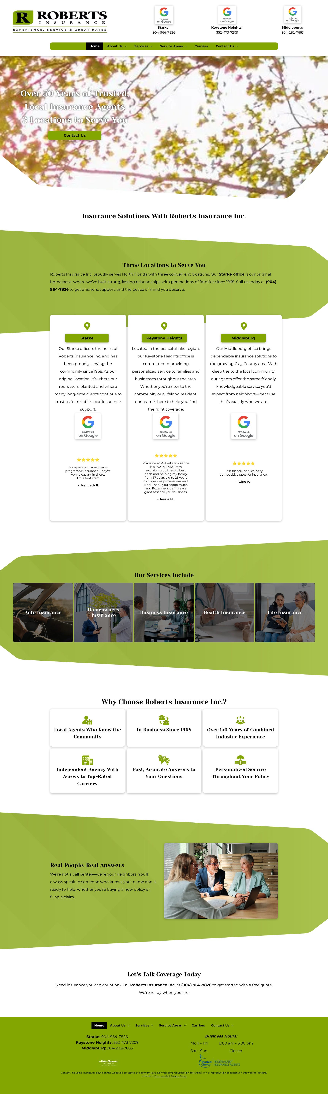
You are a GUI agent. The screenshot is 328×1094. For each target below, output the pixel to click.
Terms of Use (162, 1076)
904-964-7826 (164, 32)
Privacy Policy (179, 1076)
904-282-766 (291, 32)
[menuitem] (94, 46)
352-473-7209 (227, 32)
